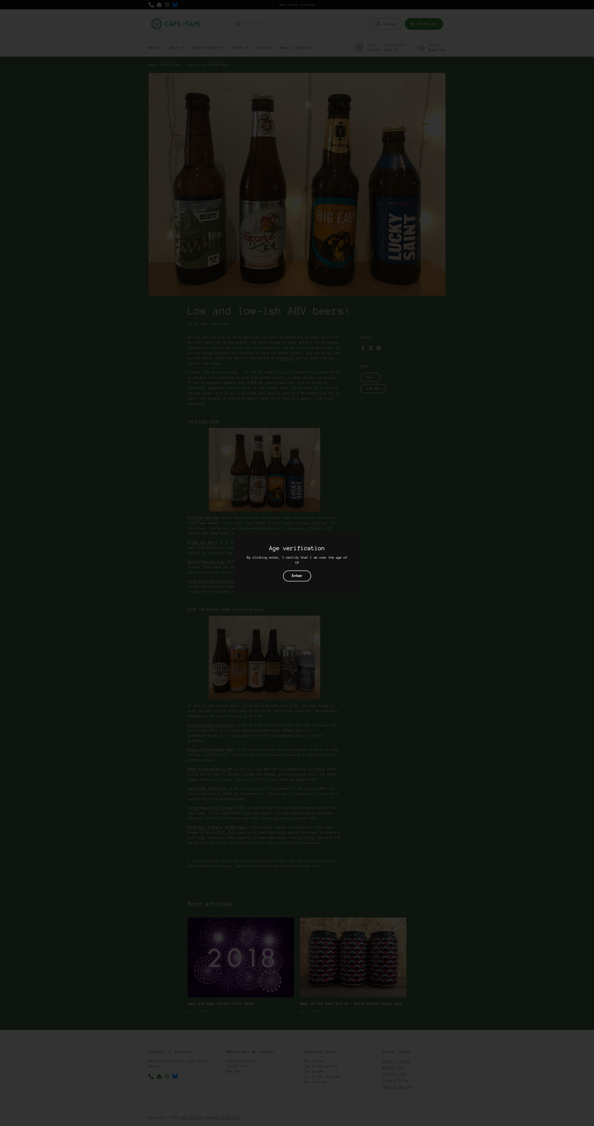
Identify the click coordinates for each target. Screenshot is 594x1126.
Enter (297, 576)
